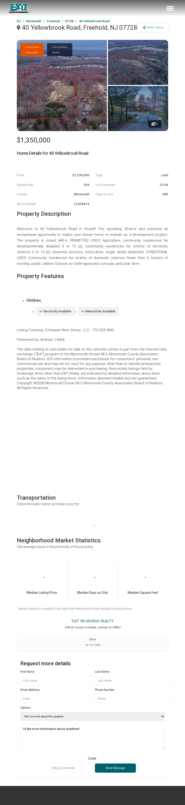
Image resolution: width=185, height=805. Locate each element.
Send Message (115, 768)
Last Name (102, 671)
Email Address (30, 690)
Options (25, 707)
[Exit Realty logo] (19, 8)
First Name (27, 671)
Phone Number (104, 690)
